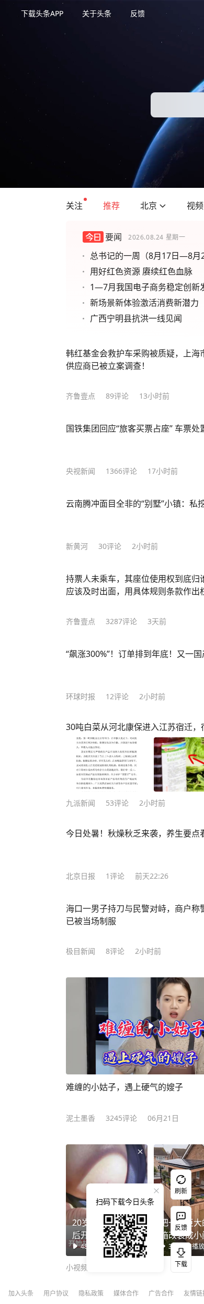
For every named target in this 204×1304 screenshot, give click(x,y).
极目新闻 (80, 951)
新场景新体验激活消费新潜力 (144, 302)
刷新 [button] (181, 1191)
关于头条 (96, 13)
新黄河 (77, 546)
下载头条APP (42, 13)
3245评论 (121, 1118)
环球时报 (80, 696)
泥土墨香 (80, 1118)
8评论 (115, 951)
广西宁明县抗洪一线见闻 (136, 318)
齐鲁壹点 (80, 396)
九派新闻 (80, 803)
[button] (74, 205)
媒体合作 (126, 1293)
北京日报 (80, 876)
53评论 (117, 803)
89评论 (117, 396)
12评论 (117, 696)
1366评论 (121, 471)
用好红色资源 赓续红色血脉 (141, 271)
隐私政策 (91, 1293)
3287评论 (121, 621)
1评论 (115, 876)
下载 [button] (179, 1255)
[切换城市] (162, 205)
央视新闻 (80, 471)
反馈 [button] (137, 13)
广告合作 (161, 1293)
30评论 (109, 546)
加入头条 (20, 1293)
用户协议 (56, 1293)
